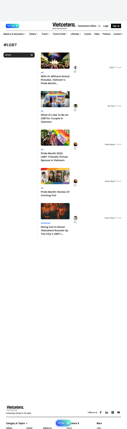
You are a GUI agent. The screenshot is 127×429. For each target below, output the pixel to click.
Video (97, 34)
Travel (44, 34)
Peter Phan (109, 218)
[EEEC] (76, 67)
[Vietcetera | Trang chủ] (64, 26)
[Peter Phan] (76, 218)
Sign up (116, 26)
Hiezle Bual (109, 144)
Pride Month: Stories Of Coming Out (55, 193)
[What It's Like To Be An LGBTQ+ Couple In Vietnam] (55, 99)
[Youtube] (118, 412)
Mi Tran (111, 106)
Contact (117, 34)
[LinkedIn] (106, 412)
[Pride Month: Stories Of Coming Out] (55, 176)
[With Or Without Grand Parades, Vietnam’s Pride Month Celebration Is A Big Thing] (55, 61)
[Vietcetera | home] (15, 408)
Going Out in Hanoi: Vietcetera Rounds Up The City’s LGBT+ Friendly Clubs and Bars (54, 230)
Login (106, 26)
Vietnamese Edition (87, 26)
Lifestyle (75, 34)
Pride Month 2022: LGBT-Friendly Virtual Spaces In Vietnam (54, 157)
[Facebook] (100, 412)
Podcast (107, 34)
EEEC (112, 67)
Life (42, 73)
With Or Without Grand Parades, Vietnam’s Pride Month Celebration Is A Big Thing (55, 80)
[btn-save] (75, 71)
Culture (32, 34)
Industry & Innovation (13, 34)
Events (87, 34)
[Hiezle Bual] (76, 144)
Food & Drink (59, 34)
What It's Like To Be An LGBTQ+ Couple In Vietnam (54, 118)
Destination (45, 223)
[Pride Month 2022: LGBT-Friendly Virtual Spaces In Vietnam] (55, 138)
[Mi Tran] (76, 106)
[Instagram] (112, 412)
